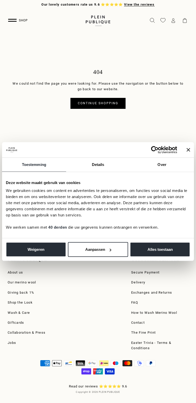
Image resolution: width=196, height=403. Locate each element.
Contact (138, 322)
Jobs (12, 343)
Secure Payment (145, 272)
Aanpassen (95, 249)
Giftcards (16, 322)
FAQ (134, 302)
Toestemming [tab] (34, 164)
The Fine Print (143, 332)
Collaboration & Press (26, 332)
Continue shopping (98, 103)
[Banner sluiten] (188, 149)
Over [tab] (161, 164)
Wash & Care (19, 313)
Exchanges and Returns (151, 292)
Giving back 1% (21, 292)
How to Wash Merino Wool (154, 313)
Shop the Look (20, 302)
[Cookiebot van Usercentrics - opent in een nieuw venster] (154, 149)
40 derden (57, 227)
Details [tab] (98, 164)
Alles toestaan (160, 249)
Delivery (138, 282)
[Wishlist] (163, 20)
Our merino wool (22, 282)
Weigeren (36, 249)
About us (15, 272)
